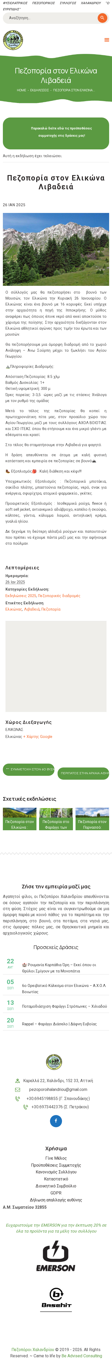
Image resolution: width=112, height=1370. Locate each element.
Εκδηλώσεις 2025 (20, 596)
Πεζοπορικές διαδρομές (59, 596)
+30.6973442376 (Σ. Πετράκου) (60, 1107)
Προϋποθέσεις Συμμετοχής (56, 1165)
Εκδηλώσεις (39, 90)
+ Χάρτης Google (37, 737)
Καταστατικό (56, 1179)
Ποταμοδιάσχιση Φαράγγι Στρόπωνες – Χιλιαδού (64, 1006)
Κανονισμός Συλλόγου (56, 1172)
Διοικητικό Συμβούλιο (56, 1186)
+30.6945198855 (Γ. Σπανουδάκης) (58, 1098)
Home (21, 90)
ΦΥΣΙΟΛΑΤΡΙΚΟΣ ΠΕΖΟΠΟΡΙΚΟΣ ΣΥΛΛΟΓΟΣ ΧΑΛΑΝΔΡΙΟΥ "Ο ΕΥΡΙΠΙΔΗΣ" (56, 6)
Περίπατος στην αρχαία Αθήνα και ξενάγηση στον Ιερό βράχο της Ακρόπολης (85, 773)
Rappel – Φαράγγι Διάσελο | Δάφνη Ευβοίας (59, 1024)
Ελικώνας (13, 609)
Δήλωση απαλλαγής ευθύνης (56, 1200)
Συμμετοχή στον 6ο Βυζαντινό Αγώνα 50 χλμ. (32, 769)
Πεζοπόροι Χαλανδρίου (32, 1349)
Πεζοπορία (50, 609)
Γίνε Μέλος (56, 1158)
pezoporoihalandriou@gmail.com (58, 1089)
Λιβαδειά (32, 609)
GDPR (56, 1193)
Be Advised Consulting (81, 1356)
